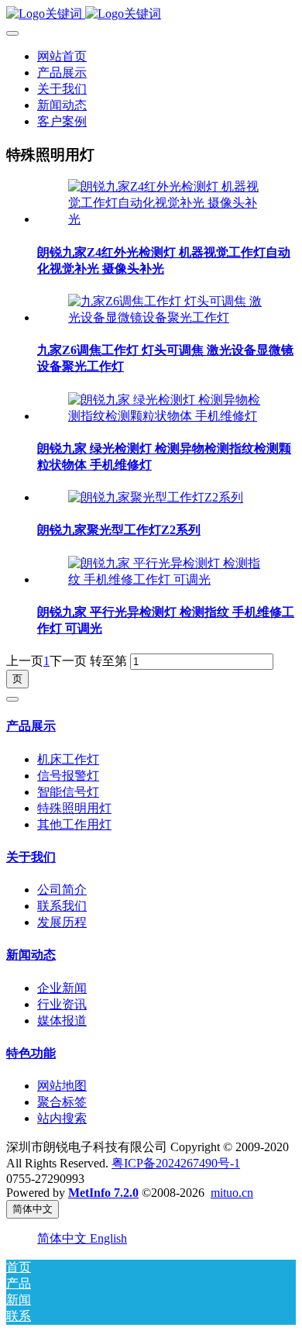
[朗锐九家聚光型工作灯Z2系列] (155, 497)
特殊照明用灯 (74, 808)
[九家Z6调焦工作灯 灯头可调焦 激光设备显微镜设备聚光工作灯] (166, 317)
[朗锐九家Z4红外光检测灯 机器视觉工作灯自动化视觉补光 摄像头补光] (166, 219)
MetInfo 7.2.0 (103, 1192)
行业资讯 (62, 1004)
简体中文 (63, 1238)
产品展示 (31, 726)
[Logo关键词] (151, 14)
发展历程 (62, 922)
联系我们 (62, 905)
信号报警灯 (68, 775)
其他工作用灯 (74, 824)
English (108, 1238)
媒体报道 (62, 1020)
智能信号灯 (68, 791)
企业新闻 (62, 988)
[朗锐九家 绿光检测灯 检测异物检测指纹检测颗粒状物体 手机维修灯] (166, 415)
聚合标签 (62, 1102)
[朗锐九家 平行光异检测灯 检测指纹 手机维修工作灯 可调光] (166, 579)
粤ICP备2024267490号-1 (176, 1163)
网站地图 (62, 1085)
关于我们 (31, 857)
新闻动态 (31, 954)
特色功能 (31, 1053)
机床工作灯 (68, 759)
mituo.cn (232, 1192)
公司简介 (62, 889)
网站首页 (62, 56)
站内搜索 (62, 1118)
